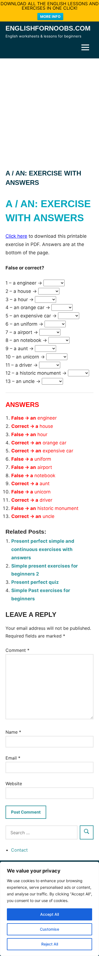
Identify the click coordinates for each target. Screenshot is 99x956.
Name (13, 732)
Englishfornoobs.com (48, 28)
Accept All (49, 914)
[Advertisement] (49, 110)
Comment (17, 650)
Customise (49, 929)
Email (13, 758)
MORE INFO (50, 16)
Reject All (49, 944)
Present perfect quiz (35, 582)
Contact (19, 850)
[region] (49, 909)
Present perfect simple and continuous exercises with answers (42, 549)
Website (14, 783)
